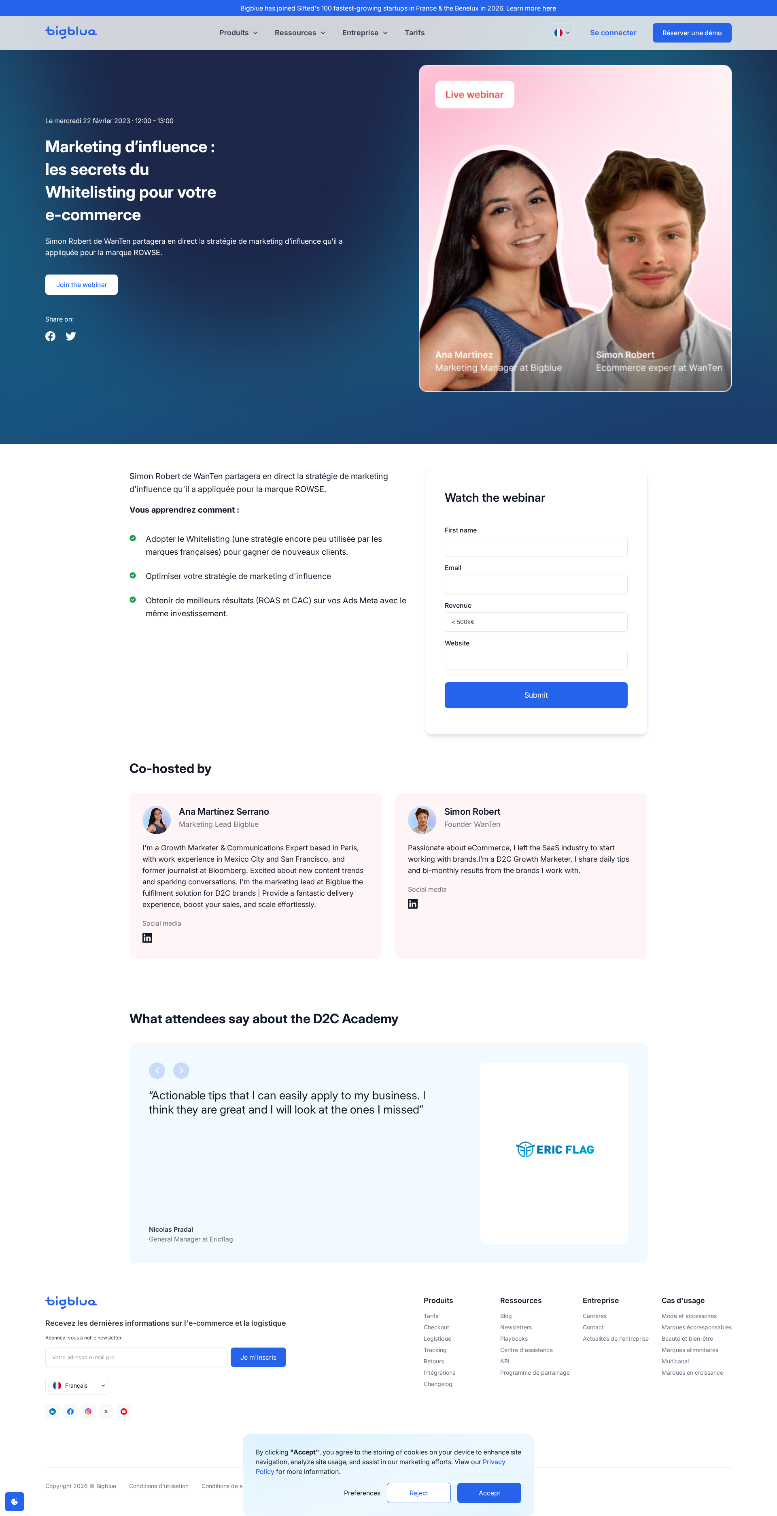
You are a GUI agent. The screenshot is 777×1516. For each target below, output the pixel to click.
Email (453, 568)
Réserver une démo (692, 33)
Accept (489, 1493)
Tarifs (415, 32)
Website (457, 643)
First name (461, 530)
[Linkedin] (52, 1411)
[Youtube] (124, 1411)
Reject (419, 1493)
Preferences (362, 1493)
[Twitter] (106, 1411)
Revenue (458, 605)
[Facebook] (70, 1411)
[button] (237, 33)
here (549, 8)
